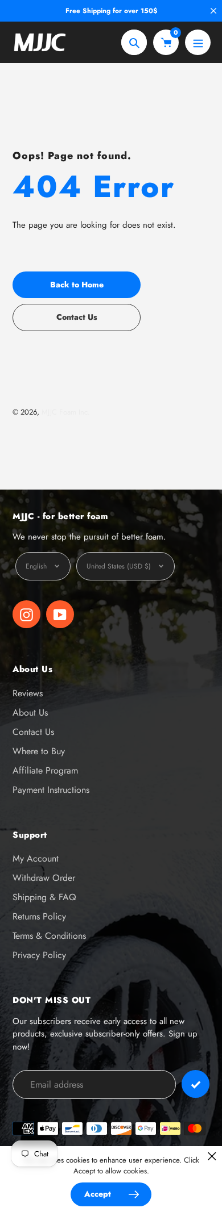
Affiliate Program (45, 770)
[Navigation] (198, 42)
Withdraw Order (44, 877)
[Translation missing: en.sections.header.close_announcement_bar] (213, 10)
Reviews (28, 693)
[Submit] (195, 1084)
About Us (30, 712)
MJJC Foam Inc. (66, 412)
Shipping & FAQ (44, 897)
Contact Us (33, 731)
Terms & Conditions (49, 935)
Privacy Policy (39, 955)
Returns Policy (39, 916)
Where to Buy (39, 751)
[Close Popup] (212, 1156)
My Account (36, 858)
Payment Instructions (51, 789)
